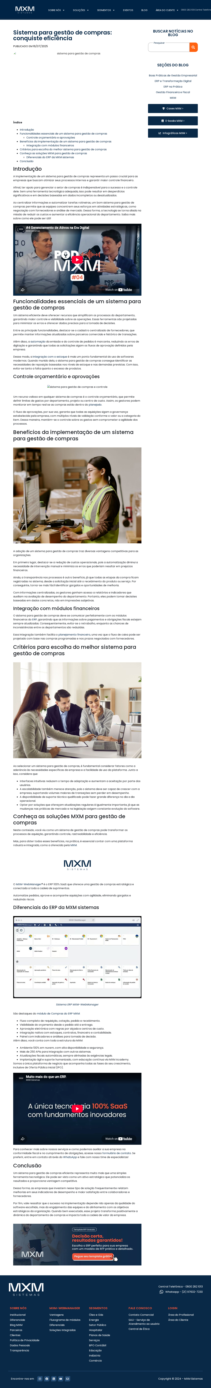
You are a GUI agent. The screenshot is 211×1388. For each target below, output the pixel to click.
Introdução (27, 130)
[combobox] (169, 47)
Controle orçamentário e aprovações (50, 137)
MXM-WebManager (29, 884)
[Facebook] (46, 1378)
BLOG (144, 10)
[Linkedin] (53, 1378)
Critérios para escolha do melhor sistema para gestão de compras (63, 149)
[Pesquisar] (194, 47)
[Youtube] (60, 1378)
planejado (95, 405)
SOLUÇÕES (79, 10)
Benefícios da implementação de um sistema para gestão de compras (65, 141)
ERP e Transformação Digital (173, 81)
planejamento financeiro (74, 635)
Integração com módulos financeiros (50, 145)
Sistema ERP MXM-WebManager (77, 1004)
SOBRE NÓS (54, 10)
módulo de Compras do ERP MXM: (58, 1013)
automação (37, 341)
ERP (34, 619)
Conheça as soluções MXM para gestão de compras (53, 153)
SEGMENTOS (104, 10)
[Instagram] (40, 1378)
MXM (73, 845)
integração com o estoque (50, 357)
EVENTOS (128, 10)
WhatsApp (70, 1157)
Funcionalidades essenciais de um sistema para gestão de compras (63, 134)
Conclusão (26, 161)
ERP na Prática (173, 87)
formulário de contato (116, 1153)
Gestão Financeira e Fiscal (173, 92)
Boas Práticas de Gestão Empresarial (173, 75)
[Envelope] (67, 1378)
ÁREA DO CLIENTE (165, 10)
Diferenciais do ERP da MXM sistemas (50, 157)
